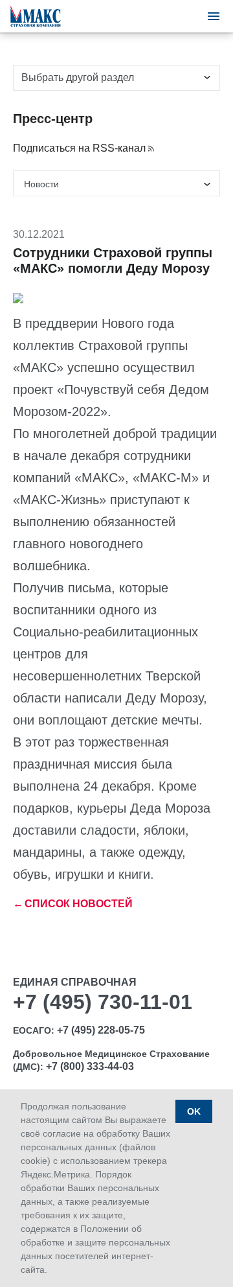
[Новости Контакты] (116, 183)
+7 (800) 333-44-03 (90, 1066)
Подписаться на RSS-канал (79, 148)
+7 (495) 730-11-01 (102, 1001)
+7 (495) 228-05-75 (101, 1030)
